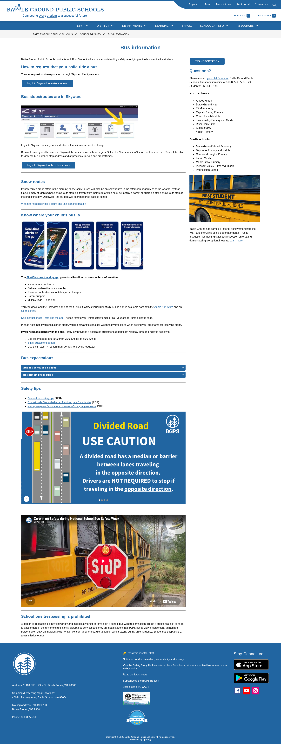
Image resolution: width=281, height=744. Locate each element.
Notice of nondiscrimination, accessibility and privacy (153, 659)
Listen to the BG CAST (136, 687)
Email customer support (41, 342)
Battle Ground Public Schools (53, 34)
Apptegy (147, 739)
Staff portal (243, 4)
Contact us (261, 4)
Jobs (207, 4)
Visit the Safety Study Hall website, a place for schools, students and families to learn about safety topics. (175, 667)
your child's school (217, 78)
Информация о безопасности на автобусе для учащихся (62, 406)
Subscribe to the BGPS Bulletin (141, 680)
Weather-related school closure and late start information (53, 203)
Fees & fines (223, 4)
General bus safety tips (41, 398)
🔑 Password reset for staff (138, 653)
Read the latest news (135, 674)
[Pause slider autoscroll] (26, 499)
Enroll (187, 25)
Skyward (194, 4)
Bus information (118, 34)
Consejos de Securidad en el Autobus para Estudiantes (59, 402)
